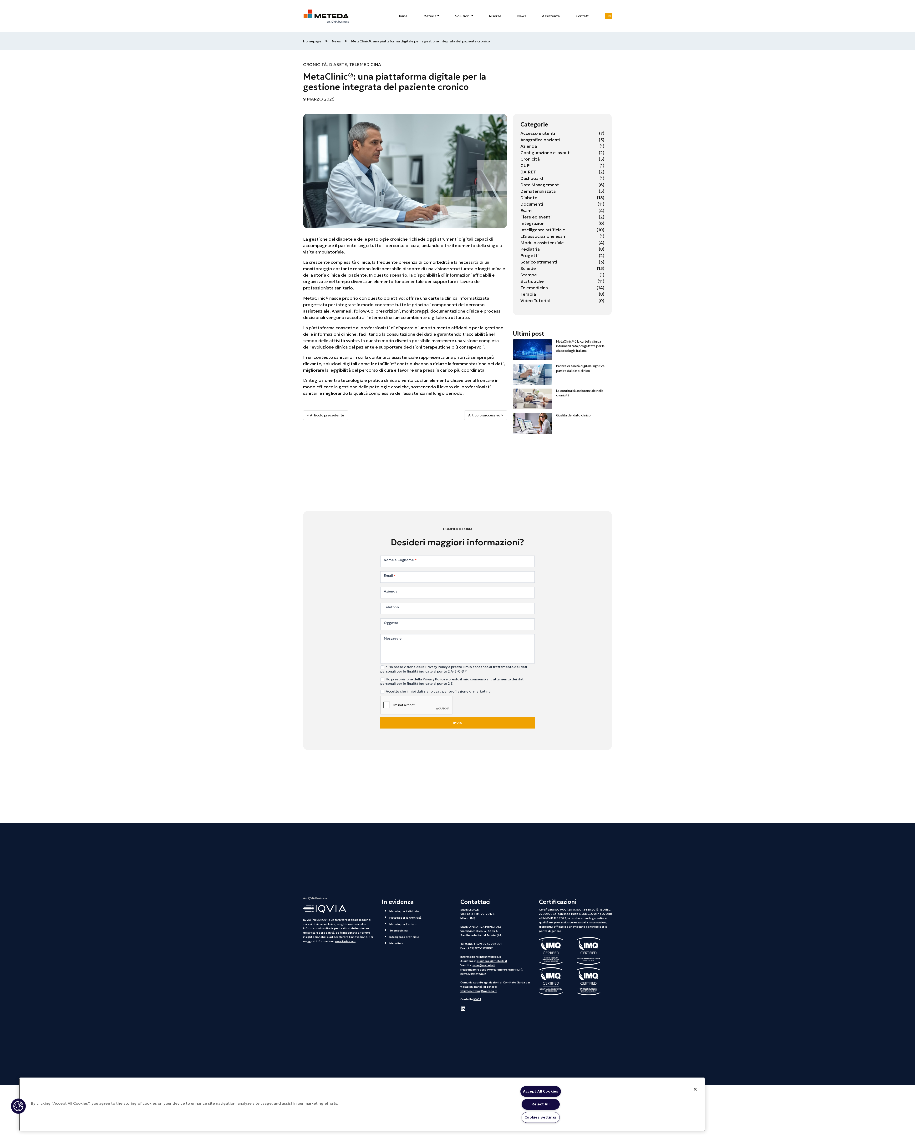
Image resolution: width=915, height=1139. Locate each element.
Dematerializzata (538, 191)
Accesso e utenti (537, 133)
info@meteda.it (490, 956)
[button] (18, 1106)
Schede (528, 268)
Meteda (429, 16)
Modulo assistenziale (542, 242)
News (521, 16)
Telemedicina (365, 64)
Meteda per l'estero (403, 924)
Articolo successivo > (485, 415)
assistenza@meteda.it (492, 961)
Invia (457, 722)
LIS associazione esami (544, 236)
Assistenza (551, 16)
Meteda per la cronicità (405, 917)
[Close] (695, 1089)
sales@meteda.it (484, 965)
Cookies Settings (540, 1117)
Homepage (312, 41)
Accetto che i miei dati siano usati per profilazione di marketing (438, 691)
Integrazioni (533, 223)
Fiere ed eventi (536, 217)
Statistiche (532, 281)
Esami (526, 210)
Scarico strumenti (538, 262)
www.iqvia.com (345, 941)
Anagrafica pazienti (540, 139)
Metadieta (396, 943)
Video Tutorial (535, 300)
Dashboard (531, 178)
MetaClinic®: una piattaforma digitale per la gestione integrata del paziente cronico (420, 41)
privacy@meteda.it (473, 974)
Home (402, 16)
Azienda (528, 146)
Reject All (540, 1104)
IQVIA (477, 999)
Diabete (338, 64)
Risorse (495, 16)
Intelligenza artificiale (542, 230)
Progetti (529, 255)
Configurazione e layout (545, 152)
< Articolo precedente (325, 415)
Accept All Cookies (540, 1091)
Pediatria (530, 249)
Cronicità (315, 64)
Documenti (531, 204)
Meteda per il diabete (404, 911)
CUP (525, 165)
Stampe (528, 275)
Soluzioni (462, 16)
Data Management (539, 184)
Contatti (583, 16)
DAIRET (528, 172)
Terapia (528, 294)
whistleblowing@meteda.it (478, 991)
